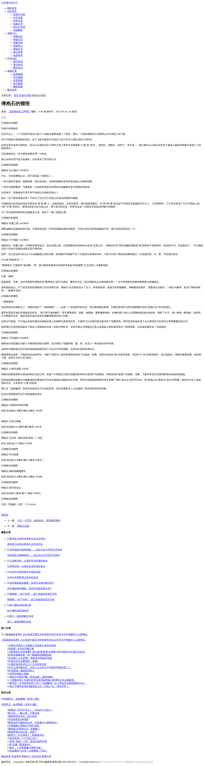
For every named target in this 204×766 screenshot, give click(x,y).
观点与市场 (19, 27)
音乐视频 (18, 83)
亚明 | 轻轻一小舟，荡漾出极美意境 (28, 741)
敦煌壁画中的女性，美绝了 (22, 732)
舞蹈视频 (18, 86)
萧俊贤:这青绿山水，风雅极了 (24, 729)
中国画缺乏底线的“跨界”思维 (23, 725)
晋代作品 (18, 64)
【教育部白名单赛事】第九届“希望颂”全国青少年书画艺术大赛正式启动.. (47, 651)
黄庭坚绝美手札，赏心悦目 (22, 716)
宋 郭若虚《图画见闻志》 (21, 670)
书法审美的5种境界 (18, 719)
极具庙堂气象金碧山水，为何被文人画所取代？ (33, 722)
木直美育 (16, 756)
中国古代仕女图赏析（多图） (23, 661)
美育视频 (18, 80)
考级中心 (26, 756)
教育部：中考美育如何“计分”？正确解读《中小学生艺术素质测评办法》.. (48, 683)
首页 (16, 95)
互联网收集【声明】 (19, 111)
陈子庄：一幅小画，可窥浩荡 (23, 713)
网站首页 (6, 756)
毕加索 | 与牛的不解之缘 (21, 648)
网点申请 (18, 52)
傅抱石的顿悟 (39, 95)
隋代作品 (18, 68)
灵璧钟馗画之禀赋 (19, 673)
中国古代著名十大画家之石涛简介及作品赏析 (32, 645)
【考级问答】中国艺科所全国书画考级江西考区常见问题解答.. (42, 680)
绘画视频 (18, 74)
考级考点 (18, 46)
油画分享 (18, 24)
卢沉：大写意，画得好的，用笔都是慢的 (38, 520)
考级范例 (18, 42)
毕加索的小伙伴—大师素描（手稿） (29, 751)
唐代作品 (18, 61)
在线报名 (18, 55)
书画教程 (18, 30)
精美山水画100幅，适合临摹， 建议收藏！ (32, 677)
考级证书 (18, 49)
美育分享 (18, 20)
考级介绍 (18, 39)
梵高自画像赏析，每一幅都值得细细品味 (29, 655)
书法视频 (18, 77)
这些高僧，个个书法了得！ (24, 738)
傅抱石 (4, 515)
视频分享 (46, 756)
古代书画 (18, 17)
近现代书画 (19, 14)
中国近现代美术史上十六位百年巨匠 (27, 664)
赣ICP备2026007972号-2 (111, 762)
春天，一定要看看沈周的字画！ (26, 747)
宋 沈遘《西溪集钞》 (21, 744)
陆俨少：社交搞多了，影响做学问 (26, 735)
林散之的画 (23, 526)
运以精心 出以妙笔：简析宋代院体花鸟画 (30, 658)
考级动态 (18, 36)
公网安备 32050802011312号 (138, 762)
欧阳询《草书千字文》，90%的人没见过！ (30, 710)
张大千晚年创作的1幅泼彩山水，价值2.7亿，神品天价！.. (40, 686)
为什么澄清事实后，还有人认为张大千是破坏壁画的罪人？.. (40, 667)
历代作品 (36, 756)
